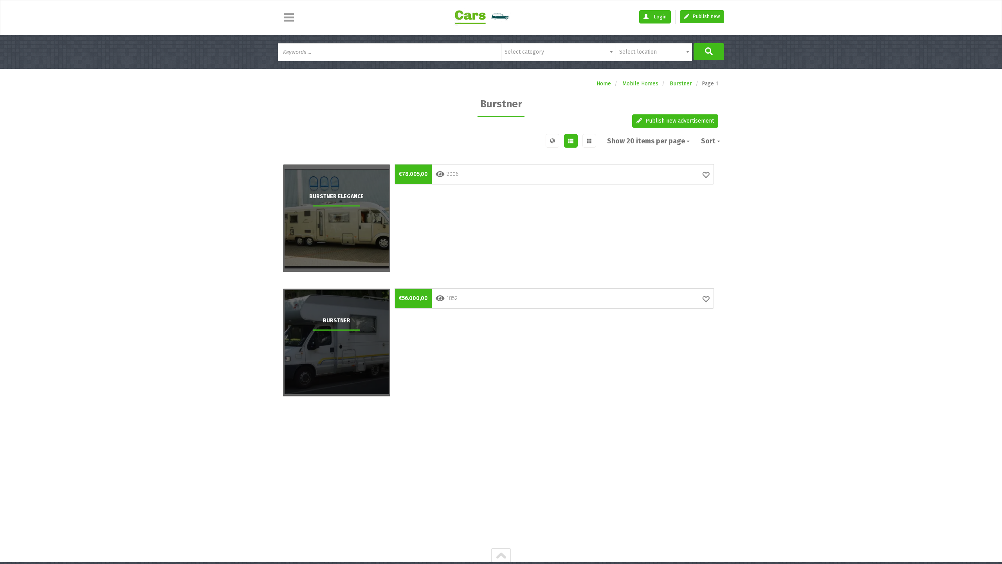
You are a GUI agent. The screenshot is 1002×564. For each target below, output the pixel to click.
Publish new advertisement (679, 121)
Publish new (705, 16)
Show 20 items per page (647, 141)
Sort (709, 141)
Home (604, 83)
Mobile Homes (640, 83)
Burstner (681, 83)
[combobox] (558, 52)
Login (659, 17)
